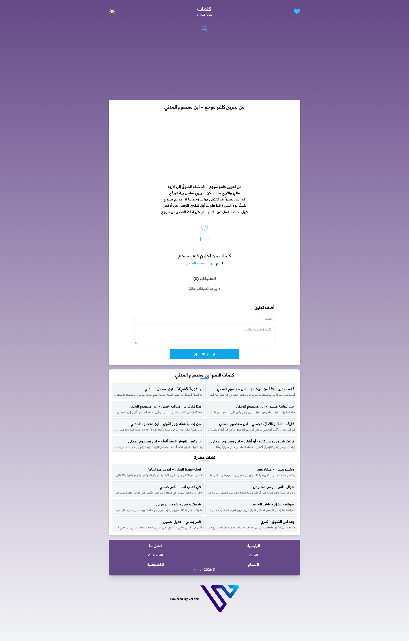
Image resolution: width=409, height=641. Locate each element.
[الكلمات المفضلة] (296, 11)
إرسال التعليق (204, 354)
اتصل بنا (155, 546)
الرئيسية (253, 546)
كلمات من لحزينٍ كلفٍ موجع (204, 255)
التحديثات (155, 555)
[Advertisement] (204, 66)
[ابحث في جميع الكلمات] (204, 28)
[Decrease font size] (208, 239)
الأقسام (253, 564)
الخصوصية (155, 564)
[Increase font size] (200, 239)
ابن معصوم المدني (200, 263)
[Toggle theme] (112, 11)
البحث (253, 555)
